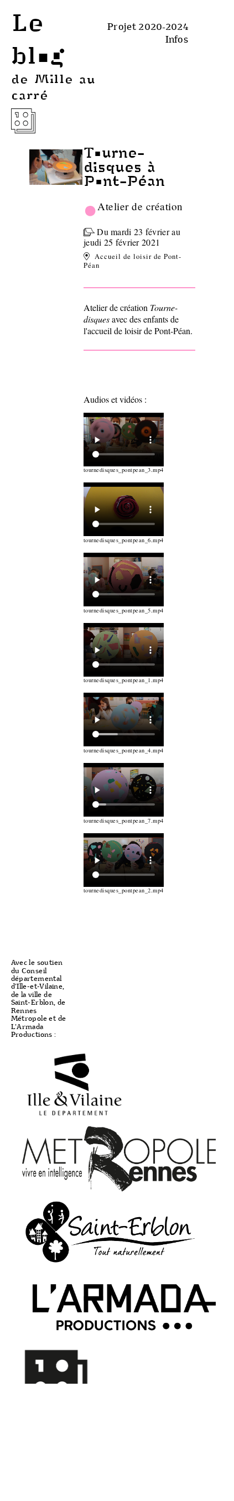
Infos (177, 39)
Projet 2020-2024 (147, 26)
